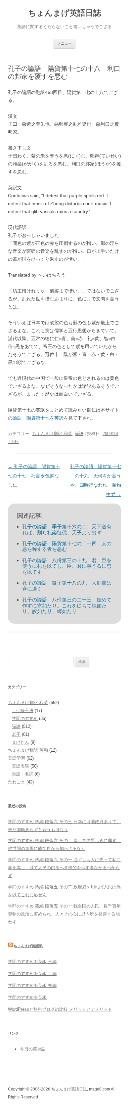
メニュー (64, 43)
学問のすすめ (25, 718)
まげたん (20, 742)
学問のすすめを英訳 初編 (32, 985)
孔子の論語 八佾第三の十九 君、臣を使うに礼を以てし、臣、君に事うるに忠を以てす (66, 566)
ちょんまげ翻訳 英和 (28, 750)
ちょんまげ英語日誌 (64, 12)
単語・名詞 (22, 774)
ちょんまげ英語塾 (28, 946)
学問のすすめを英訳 (27, 997)
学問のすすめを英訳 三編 (32, 961)
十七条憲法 (22, 710)
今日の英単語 (33, 1048)
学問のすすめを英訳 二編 (32, 973)
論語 (79, 433)
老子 (16, 734)
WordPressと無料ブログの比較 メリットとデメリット (60, 1009)
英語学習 (16, 758)
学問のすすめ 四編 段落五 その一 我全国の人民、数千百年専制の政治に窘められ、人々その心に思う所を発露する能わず (64, 914)
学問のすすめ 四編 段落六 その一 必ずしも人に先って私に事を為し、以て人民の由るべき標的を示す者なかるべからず (64, 867)
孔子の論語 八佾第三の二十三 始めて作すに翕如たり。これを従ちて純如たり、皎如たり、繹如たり (66, 605)
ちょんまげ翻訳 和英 (52, 433)
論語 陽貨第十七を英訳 (38, 418)
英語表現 (20, 766)
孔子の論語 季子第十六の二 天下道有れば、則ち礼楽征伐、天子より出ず (66, 529)
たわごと (16, 781)
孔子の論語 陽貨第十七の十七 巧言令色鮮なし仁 (34, 476)
